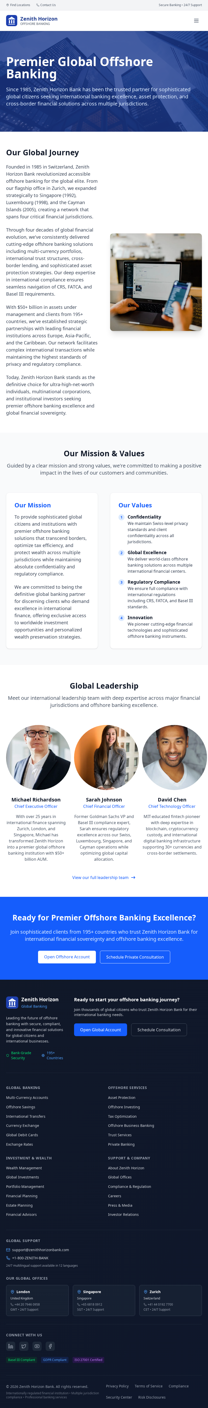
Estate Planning (19, 1205)
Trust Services (120, 1134)
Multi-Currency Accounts (27, 1097)
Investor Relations (123, 1214)
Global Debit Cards (22, 1134)
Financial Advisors (21, 1214)
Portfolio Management (25, 1186)
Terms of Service (149, 1386)
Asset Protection (121, 1097)
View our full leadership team (100, 877)
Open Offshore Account (67, 957)
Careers (114, 1195)
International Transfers (25, 1116)
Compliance (179, 1386)
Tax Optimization (122, 1116)
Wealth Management (24, 1167)
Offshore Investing (124, 1106)
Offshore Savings (20, 1106)
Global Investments (22, 1177)
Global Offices (120, 1177)
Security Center (119, 1397)
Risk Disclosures (152, 1397)
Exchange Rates (19, 1144)
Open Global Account (100, 1030)
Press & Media (120, 1205)
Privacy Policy (117, 1386)
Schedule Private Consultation (135, 957)
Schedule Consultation (159, 1030)
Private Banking (121, 1144)
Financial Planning (22, 1195)
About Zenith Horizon (126, 1167)
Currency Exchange (22, 1125)
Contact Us (48, 5)
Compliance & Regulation (129, 1186)
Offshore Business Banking (131, 1125)
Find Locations (20, 5)
